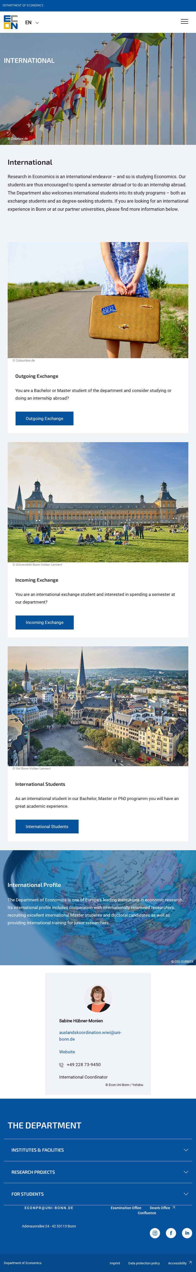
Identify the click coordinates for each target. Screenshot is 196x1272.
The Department (44, 1125)
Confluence (147, 1213)
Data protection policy (144, 1263)
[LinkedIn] (187, 1234)
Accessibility (177, 1263)
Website (67, 1051)
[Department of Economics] (11, 22)
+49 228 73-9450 (84, 1064)
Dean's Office (160, 1208)
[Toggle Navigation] (184, 22)
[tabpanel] (98, 89)
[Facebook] (171, 1234)
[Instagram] (155, 1234)
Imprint (115, 1263)
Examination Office (126, 1208)
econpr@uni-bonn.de (49, 1208)
